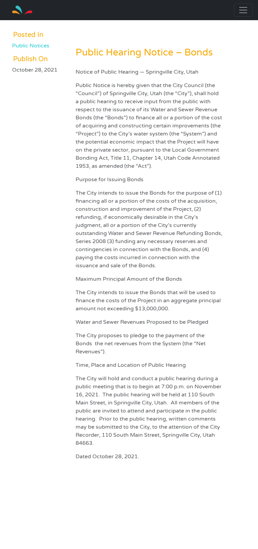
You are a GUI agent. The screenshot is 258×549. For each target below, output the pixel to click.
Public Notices (30, 45)
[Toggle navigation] (243, 10)
